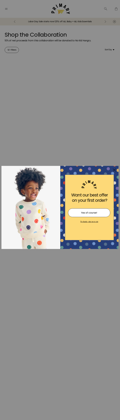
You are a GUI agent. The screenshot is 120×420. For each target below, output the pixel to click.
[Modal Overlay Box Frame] (60, 210)
